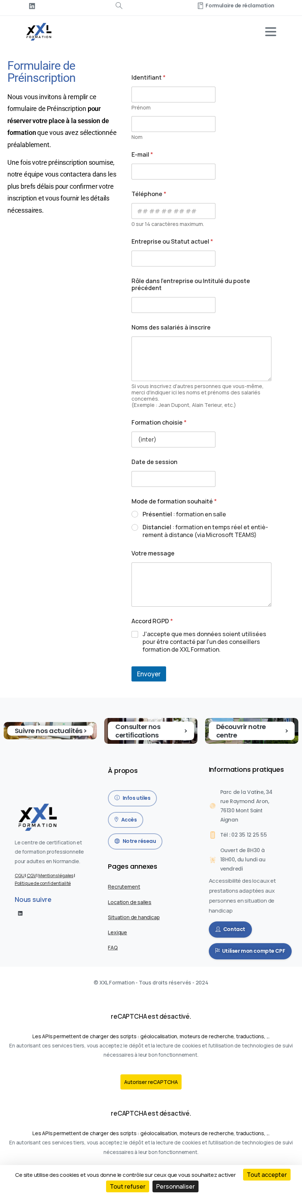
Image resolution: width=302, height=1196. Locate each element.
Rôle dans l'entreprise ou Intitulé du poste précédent (190, 285)
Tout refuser (127, 1186)
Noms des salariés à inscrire (171, 327)
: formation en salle (184, 514)
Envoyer (149, 674)
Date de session (154, 462)
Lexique (117, 932)
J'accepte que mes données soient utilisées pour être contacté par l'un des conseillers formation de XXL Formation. (204, 641)
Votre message (153, 553)
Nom (137, 137)
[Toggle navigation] (270, 31)
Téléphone (148, 194)
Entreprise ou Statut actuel (172, 241)
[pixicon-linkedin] (20, 913)
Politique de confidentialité (43, 883)
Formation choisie (159, 422)
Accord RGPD (152, 621)
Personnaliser (175, 1186)
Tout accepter (267, 1175)
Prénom (141, 107)
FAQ (112, 947)
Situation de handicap (133, 917)
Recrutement (124, 886)
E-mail (142, 154)
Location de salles (129, 902)
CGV (31, 875)
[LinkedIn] (32, 6)
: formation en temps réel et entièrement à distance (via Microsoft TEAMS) (205, 531)
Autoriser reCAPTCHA (151, 1081)
